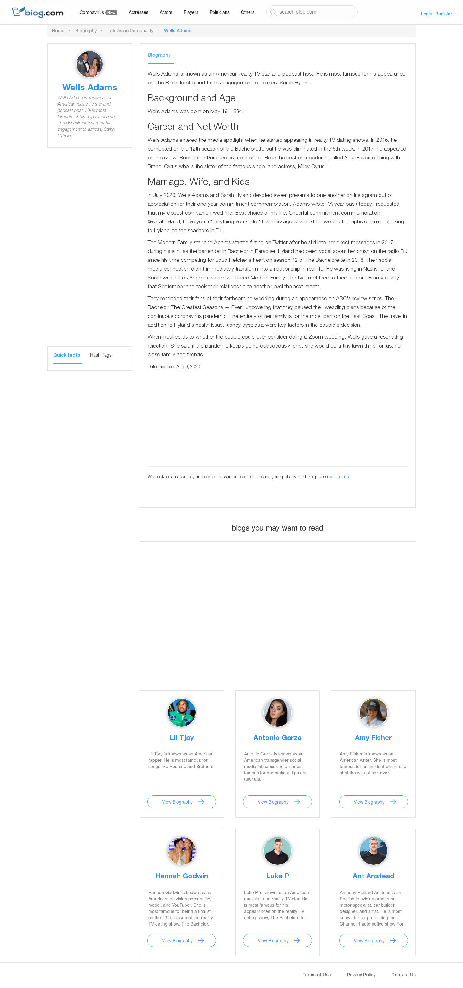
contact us (339, 477)
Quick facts (66, 355)
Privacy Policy (361, 975)
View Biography (177, 802)
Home (58, 31)
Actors (166, 12)
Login (426, 13)
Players (191, 12)
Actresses (138, 12)
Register (443, 13)
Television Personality (130, 31)
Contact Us (403, 975)
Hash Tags (100, 355)
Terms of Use (316, 975)
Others (247, 12)
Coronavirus (97, 12)
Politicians (220, 12)
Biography (86, 31)
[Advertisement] (89, 251)
